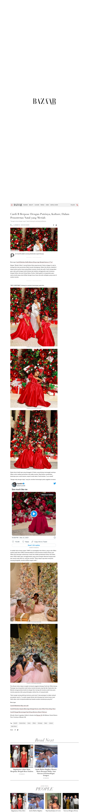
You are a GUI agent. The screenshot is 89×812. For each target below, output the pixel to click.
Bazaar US (17, 225)
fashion (25, 205)
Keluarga (40, 723)
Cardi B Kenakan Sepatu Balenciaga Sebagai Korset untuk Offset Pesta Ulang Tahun (33, 709)
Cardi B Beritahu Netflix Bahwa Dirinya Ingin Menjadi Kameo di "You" (34, 262)
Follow (73, 205)
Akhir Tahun (14, 726)
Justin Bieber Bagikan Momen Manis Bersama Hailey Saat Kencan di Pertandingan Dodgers (46, 772)
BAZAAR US (22, 774)
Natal (45, 723)
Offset (34, 723)
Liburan (51, 723)
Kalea (29, 723)
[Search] (77, 205)
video (47, 205)
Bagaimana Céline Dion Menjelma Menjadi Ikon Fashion (21, 770)
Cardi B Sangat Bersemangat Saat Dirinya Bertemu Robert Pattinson (28, 712)
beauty (31, 205)
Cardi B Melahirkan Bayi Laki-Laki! (19, 705)
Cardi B (15, 723)
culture (37, 205)
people (42, 205)
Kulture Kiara (22, 723)
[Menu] (12, 205)
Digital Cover (54, 205)
